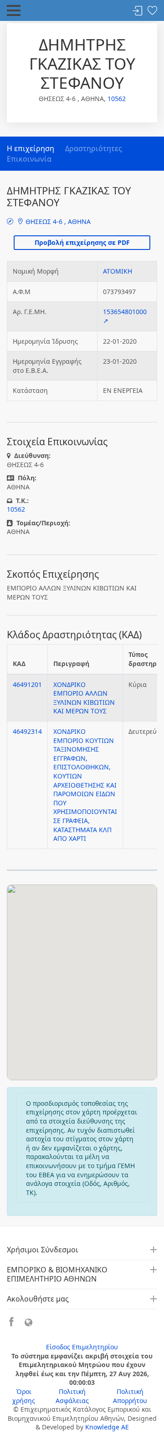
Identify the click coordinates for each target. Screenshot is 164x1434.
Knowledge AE (107, 1427)
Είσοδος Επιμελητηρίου (82, 1346)
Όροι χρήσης (23, 1396)
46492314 (27, 731)
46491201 (27, 684)
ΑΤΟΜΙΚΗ (117, 271)
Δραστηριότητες (93, 148)
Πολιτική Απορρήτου (130, 1396)
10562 (117, 98)
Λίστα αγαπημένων (152, 11)
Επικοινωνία (29, 159)
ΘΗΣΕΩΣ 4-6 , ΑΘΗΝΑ (57, 221)
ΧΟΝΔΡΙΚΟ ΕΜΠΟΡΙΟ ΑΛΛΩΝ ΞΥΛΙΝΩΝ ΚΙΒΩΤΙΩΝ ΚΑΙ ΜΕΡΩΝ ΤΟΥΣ (84, 698)
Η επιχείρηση (30, 148)
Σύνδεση (138, 11)
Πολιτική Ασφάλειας (72, 1396)
